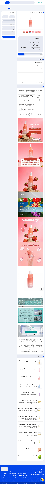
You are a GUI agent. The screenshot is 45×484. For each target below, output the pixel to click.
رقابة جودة (5, 475)
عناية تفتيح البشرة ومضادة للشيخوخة (25, 351)
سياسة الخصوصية (4, 477)
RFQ (21, 54)
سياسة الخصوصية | (40, 483)
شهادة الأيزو (5, 473)
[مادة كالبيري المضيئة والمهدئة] (30, 22)
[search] (7, 2)
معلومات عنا (5, 471)
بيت (43, 9)
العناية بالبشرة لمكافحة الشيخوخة (34, 9)
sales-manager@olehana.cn (37, 474)
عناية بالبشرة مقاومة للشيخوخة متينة (35, 351)
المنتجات (40, 9)
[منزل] (40, 3)
